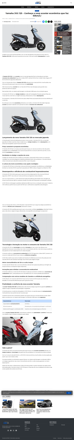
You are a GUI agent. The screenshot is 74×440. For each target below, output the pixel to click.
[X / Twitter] (13, 430)
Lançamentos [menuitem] (51, 7)
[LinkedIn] (16, 430)
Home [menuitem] (22, 7)
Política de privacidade (67, 438)
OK (69, 392)
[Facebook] (11, 430)
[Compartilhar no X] (49, 22)
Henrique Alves (7, 21)
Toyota (37, 430)
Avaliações (52, 424)
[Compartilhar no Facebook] (43, 22)
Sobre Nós (60, 438)
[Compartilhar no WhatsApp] (46, 22)
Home (3, 18)
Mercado (63, 424)
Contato (54, 438)
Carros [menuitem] (42, 7)
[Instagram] (8, 430)
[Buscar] (71, 3)
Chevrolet (27, 430)
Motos (36, 10)
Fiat (37, 424)
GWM (37, 426)
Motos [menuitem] (36, 7)
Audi (26, 424)
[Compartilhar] (51, 22)
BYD (26, 426)
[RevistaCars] (6, 422)
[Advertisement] (27, 66)
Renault (38, 428)
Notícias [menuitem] (29, 7)
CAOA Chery (27, 428)
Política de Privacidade (40, 392)
